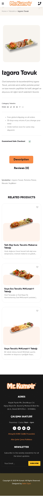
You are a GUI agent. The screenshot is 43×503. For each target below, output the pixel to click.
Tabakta (12, 11)
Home (4, 11)
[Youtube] (28, 428)
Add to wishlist (37, 207)
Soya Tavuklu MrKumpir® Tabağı (20, 349)
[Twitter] (24, 428)
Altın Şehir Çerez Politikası (21, 439)
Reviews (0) (21, 168)
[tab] (21, 159)
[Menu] (3, 3)
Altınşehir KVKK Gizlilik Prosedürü (21, 434)
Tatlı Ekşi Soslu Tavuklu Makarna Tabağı (20, 246)
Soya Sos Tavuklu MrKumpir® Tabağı (19, 290)
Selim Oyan (26, 483)
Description (21, 159)
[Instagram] (14, 428)
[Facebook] (19, 428)
